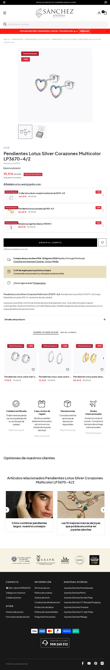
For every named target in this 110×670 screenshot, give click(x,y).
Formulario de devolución (18, 616)
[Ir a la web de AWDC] (65, 560)
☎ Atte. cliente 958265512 (18, 588)
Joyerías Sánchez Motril (75, 592)
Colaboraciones (13, 597)
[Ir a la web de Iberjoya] (46, 560)
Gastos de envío (42, 597)
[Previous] (6, 510)
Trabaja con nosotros (15, 592)
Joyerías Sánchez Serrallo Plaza (78, 597)
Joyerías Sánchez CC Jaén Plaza (78, 612)
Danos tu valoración (11, 168)
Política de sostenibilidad (46, 612)
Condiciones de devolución (47, 602)
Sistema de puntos (14, 612)
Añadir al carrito (50, 242)
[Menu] (5, 13)
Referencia (8, 163)
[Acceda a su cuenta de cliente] (99, 13)
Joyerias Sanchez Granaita (76, 607)
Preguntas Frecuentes (45, 616)
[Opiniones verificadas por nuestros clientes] (21, 560)
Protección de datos (44, 607)
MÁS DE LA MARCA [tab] (68, 332)
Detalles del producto (55, 319)
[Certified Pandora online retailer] (80, 560)
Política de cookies (43, 592)
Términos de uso (42, 588)
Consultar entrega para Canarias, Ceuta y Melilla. (36, 261)
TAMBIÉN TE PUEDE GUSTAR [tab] (45, 332)
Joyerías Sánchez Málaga (75, 616)
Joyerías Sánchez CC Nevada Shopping (82, 602)
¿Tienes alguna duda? (29, 283)
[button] (102, 242)
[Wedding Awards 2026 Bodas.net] (94, 560)
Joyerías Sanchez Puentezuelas (78, 588)
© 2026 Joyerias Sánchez (17, 664)
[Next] (103, 358)
